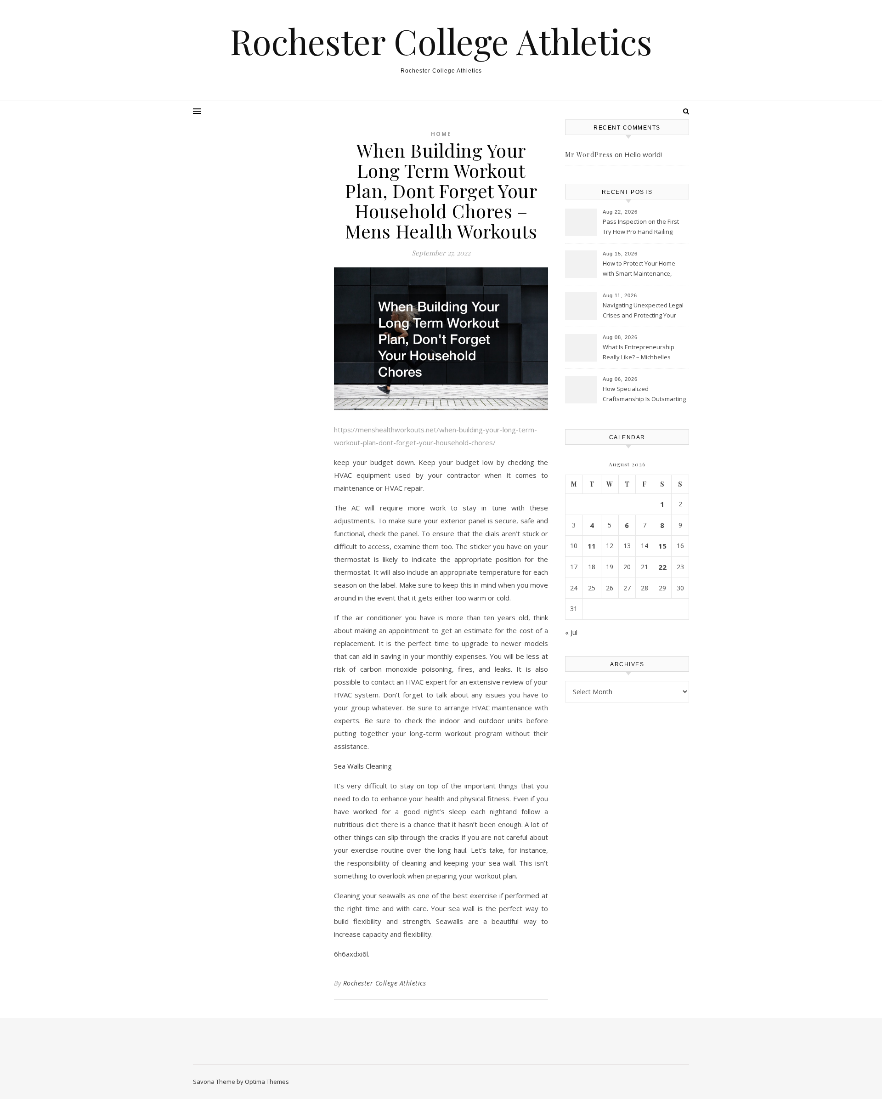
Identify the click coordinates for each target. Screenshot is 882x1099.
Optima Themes (267, 1081)
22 (662, 567)
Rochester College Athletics (441, 41)
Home (441, 134)
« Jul (571, 632)
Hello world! (643, 154)
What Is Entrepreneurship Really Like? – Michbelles (638, 352)
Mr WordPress (589, 154)
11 (592, 545)
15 (662, 545)
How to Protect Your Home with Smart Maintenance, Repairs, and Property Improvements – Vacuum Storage (639, 269)
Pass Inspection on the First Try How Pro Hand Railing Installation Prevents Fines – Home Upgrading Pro (642, 227)
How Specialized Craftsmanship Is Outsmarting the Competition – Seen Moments (644, 395)
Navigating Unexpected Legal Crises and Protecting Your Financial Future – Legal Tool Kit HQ (643, 311)
